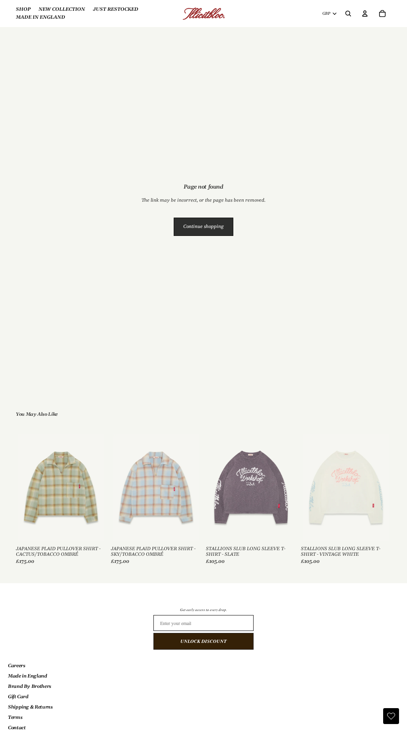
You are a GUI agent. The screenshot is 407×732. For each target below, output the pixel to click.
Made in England (27, 676)
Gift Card (18, 697)
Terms (15, 717)
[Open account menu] (365, 13)
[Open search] (348, 13)
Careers (16, 666)
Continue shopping (203, 227)
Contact (16, 728)
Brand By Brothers (29, 686)
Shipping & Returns (30, 707)
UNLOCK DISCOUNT (203, 641)
